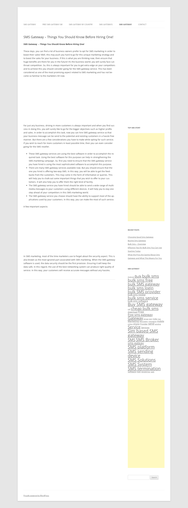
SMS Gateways (106, 24)
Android (131, 277)
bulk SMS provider (144, 291)
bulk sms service (143, 297)
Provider (144, 324)
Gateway (135, 318)
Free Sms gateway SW (52, 24)
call (129, 309)
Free (141, 312)
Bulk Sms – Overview (137, 244)
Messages (144, 321)
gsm (150, 319)
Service (134, 327)
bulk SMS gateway (144, 284)
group (146, 319)
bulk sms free (140, 280)
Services (145, 327)
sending (158, 324)
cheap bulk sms (144, 308)
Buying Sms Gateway (137, 240)
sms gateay (136, 343)
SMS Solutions (142, 360)
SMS (131, 339)
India (155, 319)
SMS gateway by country (81, 24)
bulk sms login (140, 287)
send (151, 323)
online (130, 324)
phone (136, 324)
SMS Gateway (30, 24)
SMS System (140, 364)
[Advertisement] (69, 101)
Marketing (133, 321)
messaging (152, 321)
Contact (142, 24)
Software (132, 371)
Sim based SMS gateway (143, 333)
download (132, 312)
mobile (160, 321)
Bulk (138, 276)
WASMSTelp (145, 372)
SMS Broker (147, 339)
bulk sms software (138, 301)
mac (159, 319)
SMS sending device (140, 353)
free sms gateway (140, 315)
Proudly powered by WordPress (36, 495)
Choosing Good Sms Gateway (140, 237)
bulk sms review (136, 294)
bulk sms (150, 276)
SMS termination (144, 368)
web (152, 372)
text (139, 371)
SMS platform (141, 347)
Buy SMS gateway (145, 304)
